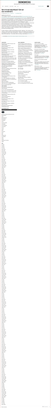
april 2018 (3, 254)
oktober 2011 (3, 349)
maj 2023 (3, 185)
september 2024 (4, 165)
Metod (2, 132)
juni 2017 (3, 265)
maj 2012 (3, 340)
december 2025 (4, 152)
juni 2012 (3, 339)
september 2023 (4, 180)
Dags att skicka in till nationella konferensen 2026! (9, 90)
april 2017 (3, 268)
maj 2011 (3, 355)
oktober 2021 (3, 208)
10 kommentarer (18, 13)
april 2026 (3, 147)
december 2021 (4, 205)
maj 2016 (3, 280)
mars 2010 (3, 373)
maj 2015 (3, 295)
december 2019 (4, 233)
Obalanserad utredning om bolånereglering (8, 82)
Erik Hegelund (20, 62)
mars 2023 (3, 188)
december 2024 (4, 162)
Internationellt (3, 126)
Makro (23, 36)
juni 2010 (3, 369)
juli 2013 (3, 323)
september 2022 (4, 195)
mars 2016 (3, 283)
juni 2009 (3, 384)
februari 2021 (3, 218)
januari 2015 (3, 300)
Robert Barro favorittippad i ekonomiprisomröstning (9, 68)
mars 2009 (3, 388)
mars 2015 (3, 298)
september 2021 (4, 209)
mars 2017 (3, 269)
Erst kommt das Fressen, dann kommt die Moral (25, 79)
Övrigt (2, 116)
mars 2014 (3, 313)
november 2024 (4, 163)
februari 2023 (3, 189)
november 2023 (4, 178)
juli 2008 (3, 398)
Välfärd (3, 141)
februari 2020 (3, 230)
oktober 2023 (3, 179)
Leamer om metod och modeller (39, 43)
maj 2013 (3, 325)
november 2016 (4, 274)
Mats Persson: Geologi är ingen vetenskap (24, 71)
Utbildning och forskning (5, 140)
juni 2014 (3, 309)
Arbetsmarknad (4, 115)
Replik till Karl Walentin (5, 81)
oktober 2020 (3, 220)
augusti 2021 (3, 210)
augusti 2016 (3, 278)
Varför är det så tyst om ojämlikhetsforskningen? (9, 83)
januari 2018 (3, 258)
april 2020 (3, 228)
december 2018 (4, 245)
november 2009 (4, 378)
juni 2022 (3, 198)
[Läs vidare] (44, 47)
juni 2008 (3, 399)
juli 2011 (3, 353)
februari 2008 (3, 404)
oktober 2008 (3, 394)
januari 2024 (3, 175)
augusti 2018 (3, 250)
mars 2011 (3, 358)
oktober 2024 (3, 164)
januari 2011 (3, 360)
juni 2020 (3, 225)
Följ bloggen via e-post (5, 108)
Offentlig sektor (4, 135)
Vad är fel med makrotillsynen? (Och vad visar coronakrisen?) (13, 10)
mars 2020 (3, 229)
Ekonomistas (24, 2)
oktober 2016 (3, 275)
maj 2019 (3, 239)
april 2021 (3, 215)
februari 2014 (3, 314)
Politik (26, 36)
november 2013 (4, 318)
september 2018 (4, 249)
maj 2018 (3, 253)
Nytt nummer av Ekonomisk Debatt (39, 49)
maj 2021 (3, 214)
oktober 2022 (3, 194)
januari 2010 (3, 375)
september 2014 (4, 305)
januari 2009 (3, 390)
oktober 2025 (3, 154)
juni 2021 (3, 213)
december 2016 (4, 273)
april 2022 (3, 200)
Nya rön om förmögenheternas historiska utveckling (25, 83)
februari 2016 (3, 284)
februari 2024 (3, 174)
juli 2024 (3, 168)
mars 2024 (3, 173)
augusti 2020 (3, 223)
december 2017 (4, 259)
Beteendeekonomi (4, 117)
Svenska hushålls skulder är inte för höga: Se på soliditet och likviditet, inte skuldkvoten (25, 66)
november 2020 (4, 219)
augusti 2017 (3, 264)
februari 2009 (3, 389)
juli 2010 (3, 368)
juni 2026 (3, 144)
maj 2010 (3, 370)
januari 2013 (3, 330)
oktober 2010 (3, 364)
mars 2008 (3, 403)
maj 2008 (3, 400)
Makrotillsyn (3, 131)
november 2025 (4, 153)
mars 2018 (3, 255)
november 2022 (4, 193)
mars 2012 (3, 343)
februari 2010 (3, 374)
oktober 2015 (3, 289)
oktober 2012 (3, 334)
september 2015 (4, 290)
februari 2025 (3, 159)
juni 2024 (3, 169)
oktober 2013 (3, 319)
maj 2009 (3, 385)
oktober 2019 (3, 235)
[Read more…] (30, 33)
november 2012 (4, 333)
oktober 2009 (3, 379)
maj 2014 (3, 310)
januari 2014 (3, 315)
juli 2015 (3, 293)
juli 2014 (3, 308)
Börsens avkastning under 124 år (6, 84)
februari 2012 (3, 344)
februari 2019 (3, 243)
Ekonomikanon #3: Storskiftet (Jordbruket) (8, 61)
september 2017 (4, 263)
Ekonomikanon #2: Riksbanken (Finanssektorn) (8, 62)
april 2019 (3, 240)
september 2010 (4, 365)
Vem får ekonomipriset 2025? (6, 69)
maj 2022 (3, 199)
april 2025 (3, 157)
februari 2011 (3, 359)
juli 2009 (3, 383)
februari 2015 (3, 299)
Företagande (3, 120)
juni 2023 (3, 184)
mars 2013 (3, 328)
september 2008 (4, 395)
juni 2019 (3, 238)
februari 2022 (3, 203)
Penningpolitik (4, 136)
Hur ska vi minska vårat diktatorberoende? (8, 89)
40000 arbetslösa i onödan (38, 66)
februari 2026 (3, 149)
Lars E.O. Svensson (10, 13)
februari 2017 (3, 270)
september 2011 (4, 350)
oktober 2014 (3, 304)
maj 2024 (3, 170)
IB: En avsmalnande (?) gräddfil (22, 80)
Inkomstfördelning (4, 125)
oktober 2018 (3, 248)
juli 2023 (3, 183)
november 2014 (4, 303)
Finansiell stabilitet (18, 36)
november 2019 (4, 234)
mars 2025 (3, 158)
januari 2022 (3, 204)
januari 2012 (3, 345)
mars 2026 (3, 148)
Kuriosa (3, 127)
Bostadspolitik (9, 36)
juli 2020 (3, 224)
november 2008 (4, 393)
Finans (14, 36)
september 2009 (4, 380)
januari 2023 (3, 190)
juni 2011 (3, 354)
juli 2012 (3, 338)
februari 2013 (3, 329)
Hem (3, 6)
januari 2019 (3, 244)
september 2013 (4, 320)
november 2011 (4, 348)
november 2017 (4, 260)
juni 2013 (3, 324)
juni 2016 (3, 279)
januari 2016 (3, 285)
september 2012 (4, 335)
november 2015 (4, 288)
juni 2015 (3, 294)
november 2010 (4, 363)
